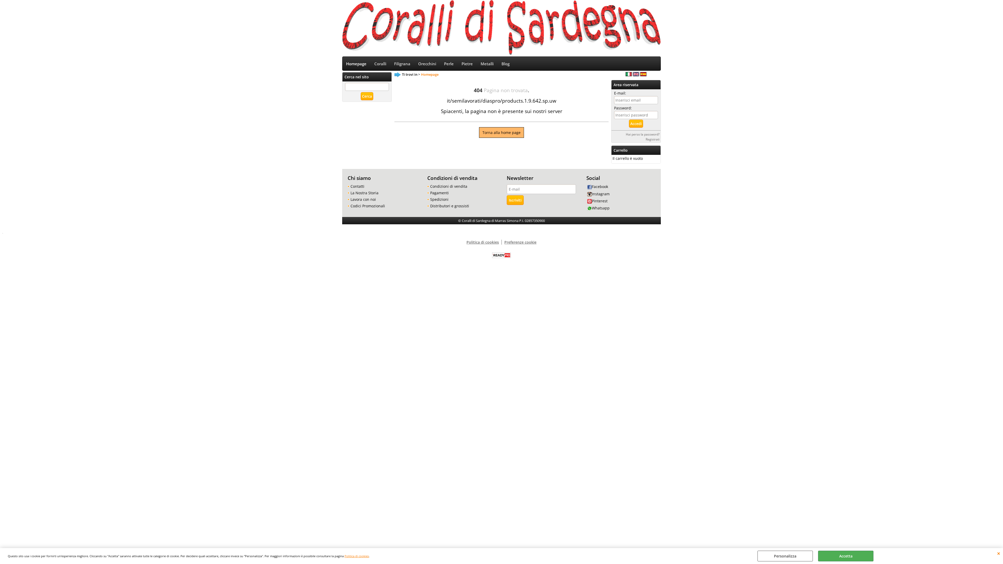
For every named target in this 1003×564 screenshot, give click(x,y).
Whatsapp (601, 207)
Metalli (487, 64)
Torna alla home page (501, 132)
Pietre (467, 64)
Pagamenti (439, 192)
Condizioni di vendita (448, 186)
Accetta (846, 556)
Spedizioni (439, 199)
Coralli (380, 64)
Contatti (357, 186)
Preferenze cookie (520, 242)
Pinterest (600, 200)
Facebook (600, 186)
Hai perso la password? (643, 134)
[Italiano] (628, 74)
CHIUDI (998, 553)
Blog (505, 64)
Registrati (653, 139)
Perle (449, 64)
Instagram (601, 193)
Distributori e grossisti (449, 205)
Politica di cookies (357, 556)
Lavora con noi (363, 199)
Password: (623, 107)
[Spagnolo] (643, 74)
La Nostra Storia (364, 192)
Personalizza (785, 556)
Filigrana (402, 64)
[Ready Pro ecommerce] (501, 255)
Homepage (356, 64)
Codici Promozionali (368, 205)
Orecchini (427, 64)
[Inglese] (636, 74)
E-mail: (620, 93)
